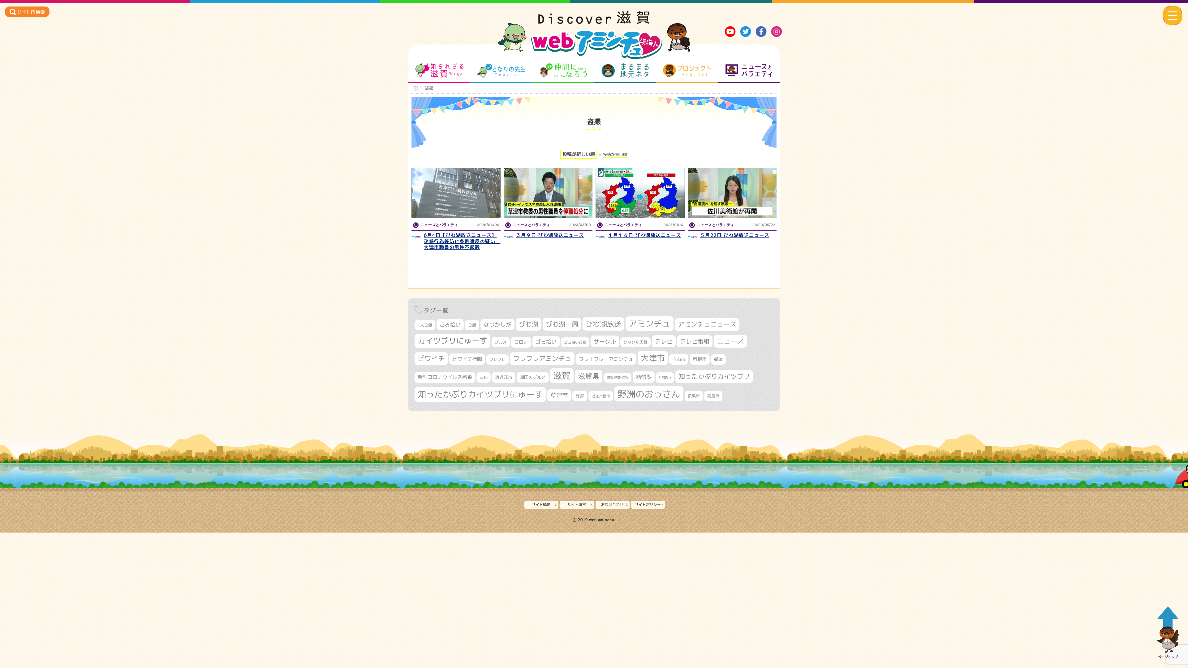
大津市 (653, 358)
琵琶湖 (644, 376)
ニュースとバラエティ (749, 70)
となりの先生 (501, 70)
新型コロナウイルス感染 (445, 377)
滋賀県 (588, 376)
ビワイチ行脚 (467, 358)
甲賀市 (665, 377)
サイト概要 (541, 504)
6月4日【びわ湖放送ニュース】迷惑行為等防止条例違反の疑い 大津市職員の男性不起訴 (462, 241)
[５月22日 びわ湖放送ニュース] (732, 193)
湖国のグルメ (533, 377)
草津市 (559, 395)
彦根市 (700, 359)
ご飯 (472, 325)
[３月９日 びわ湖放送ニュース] (548, 193)
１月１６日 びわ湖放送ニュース (644, 235)
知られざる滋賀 (439, 70)
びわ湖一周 (562, 324)
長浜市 (694, 396)
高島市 (713, 396)
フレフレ (497, 359)
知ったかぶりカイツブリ (714, 376)
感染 (718, 359)
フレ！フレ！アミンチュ (606, 358)
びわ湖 (528, 324)
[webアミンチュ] (594, 22)
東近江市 (503, 377)
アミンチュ (649, 323)
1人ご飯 (425, 325)
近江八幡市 (601, 396)
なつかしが (497, 324)
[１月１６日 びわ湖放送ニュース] (640, 193)
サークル (605, 341)
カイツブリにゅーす (452, 340)
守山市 (678, 359)
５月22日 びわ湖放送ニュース (735, 235)
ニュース (730, 341)
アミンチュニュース (707, 324)
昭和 (484, 377)
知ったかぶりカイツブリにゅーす (480, 394)
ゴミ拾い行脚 (575, 342)
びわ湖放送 (603, 324)
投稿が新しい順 (578, 154)
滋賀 (561, 375)
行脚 (579, 396)
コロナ (521, 342)
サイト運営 (576, 504)
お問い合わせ (612, 504)
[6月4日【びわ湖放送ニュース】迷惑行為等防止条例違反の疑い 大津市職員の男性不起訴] (456, 193)
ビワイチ (431, 358)
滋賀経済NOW (617, 377)
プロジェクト (687, 70)
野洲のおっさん (649, 394)
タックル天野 (635, 342)
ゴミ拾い (546, 341)
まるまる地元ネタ (625, 70)
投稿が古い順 (615, 154)
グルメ (501, 342)
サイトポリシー (648, 504)
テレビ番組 (694, 341)
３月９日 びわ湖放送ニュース (550, 235)
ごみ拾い (450, 324)
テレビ (664, 341)
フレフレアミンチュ (542, 358)
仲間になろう (563, 70)
